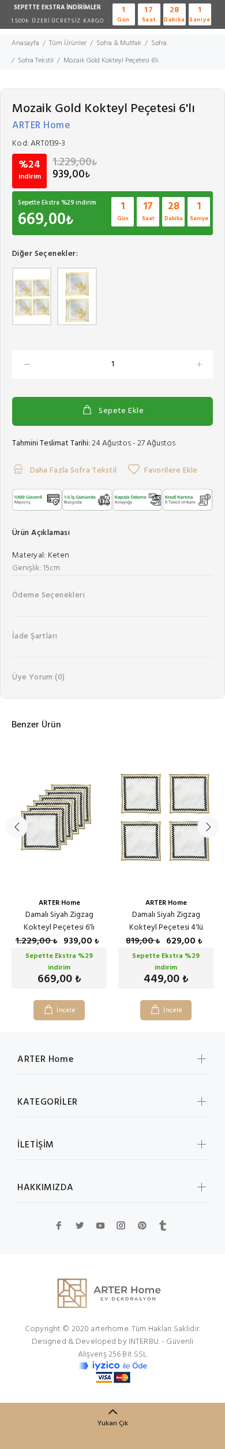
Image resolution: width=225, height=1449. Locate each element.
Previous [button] (17, 827)
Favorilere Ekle (170, 470)
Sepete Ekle (121, 411)
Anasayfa (25, 43)
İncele (66, 1010)
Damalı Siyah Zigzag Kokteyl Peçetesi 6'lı (59, 921)
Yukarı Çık (112, 1423)
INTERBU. (144, 1341)
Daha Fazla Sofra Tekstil (72, 470)
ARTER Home (41, 125)
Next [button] (208, 827)
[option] (59, 875)
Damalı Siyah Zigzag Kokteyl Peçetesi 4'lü (166, 921)
